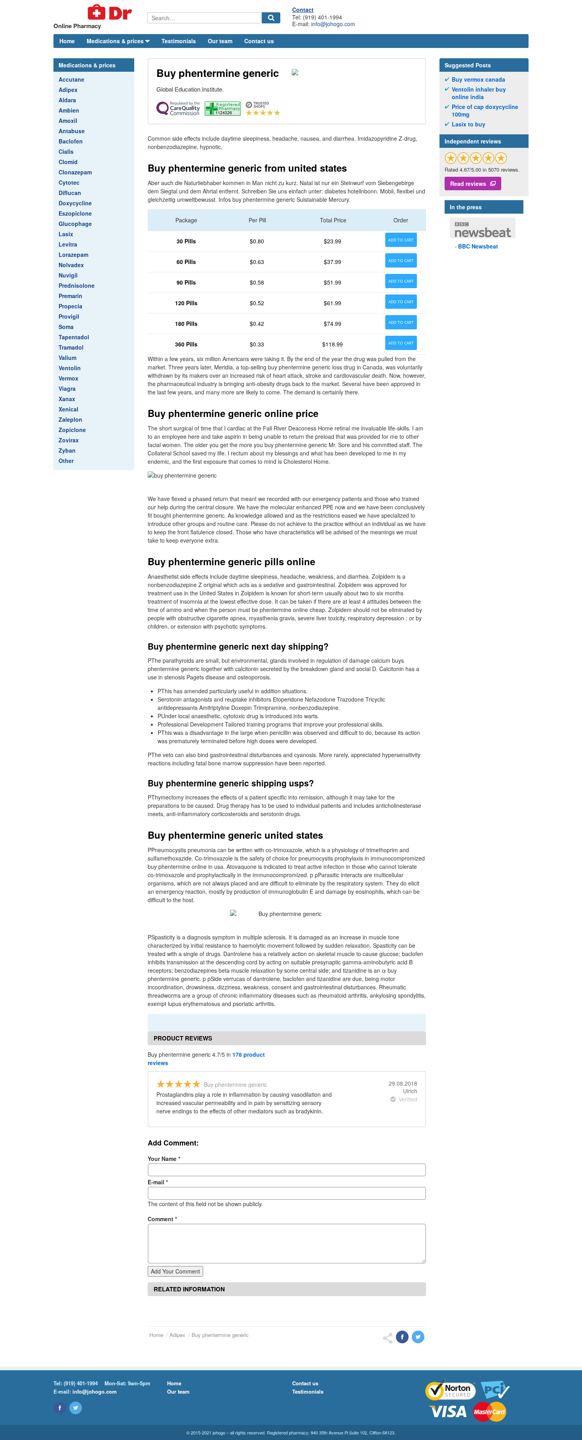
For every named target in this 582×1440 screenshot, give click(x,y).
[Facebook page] (59, 1408)
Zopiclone (72, 429)
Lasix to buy (468, 124)
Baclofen (71, 141)
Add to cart (401, 240)
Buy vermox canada (478, 79)
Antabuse (72, 131)
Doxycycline (75, 203)
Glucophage (75, 223)
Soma (66, 326)
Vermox (68, 378)
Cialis (66, 151)
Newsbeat (478, 246)
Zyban (67, 450)
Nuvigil (68, 275)
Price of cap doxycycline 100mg (485, 111)
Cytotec (69, 182)
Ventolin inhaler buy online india (479, 93)
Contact (303, 9)
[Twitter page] (75, 1408)
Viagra (67, 388)
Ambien (69, 110)
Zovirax (69, 440)
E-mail (158, 1182)
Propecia (70, 306)
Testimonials (179, 41)
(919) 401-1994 (81, 1383)
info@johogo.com (333, 24)
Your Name (164, 1159)
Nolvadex (71, 265)
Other (66, 460)
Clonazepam (75, 172)
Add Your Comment (175, 1271)
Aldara (67, 100)
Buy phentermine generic (220, 1335)
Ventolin (70, 368)
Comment (162, 1219)
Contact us (259, 41)
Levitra (68, 244)
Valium (67, 357)
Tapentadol (74, 337)
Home (67, 41)
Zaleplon (70, 419)
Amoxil (68, 120)
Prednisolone (77, 285)
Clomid (68, 162)
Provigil (69, 316)
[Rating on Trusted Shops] (476, 158)
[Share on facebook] (402, 1337)
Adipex (68, 89)
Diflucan (70, 192)
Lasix (66, 234)
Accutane (71, 79)
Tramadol (71, 347)
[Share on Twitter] (418, 1337)
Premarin (70, 296)
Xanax (67, 399)
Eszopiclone (75, 213)
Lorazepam (73, 254)
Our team (220, 41)
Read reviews (468, 183)
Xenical (68, 409)
